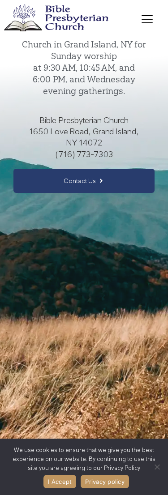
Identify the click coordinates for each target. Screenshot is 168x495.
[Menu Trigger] (147, 19)
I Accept (60, 481)
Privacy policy (105, 481)
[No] (156, 466)
